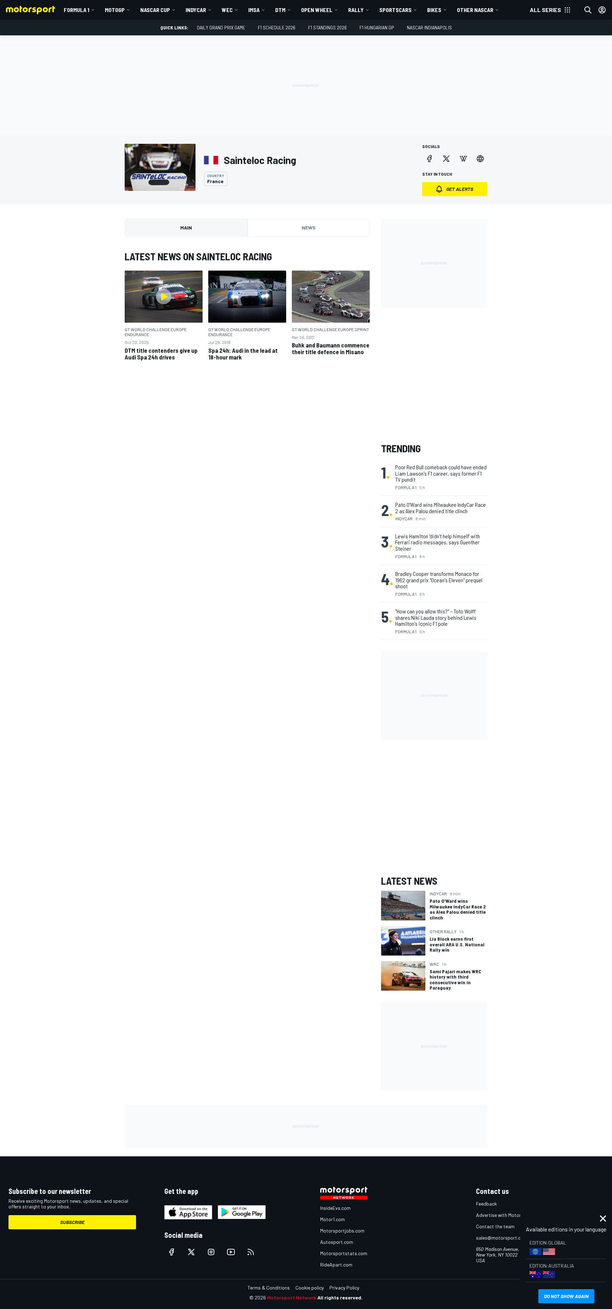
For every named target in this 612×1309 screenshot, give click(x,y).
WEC (227, 9)
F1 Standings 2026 (327, 27)
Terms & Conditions (269, 1288)
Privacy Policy (344, 1288)
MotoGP (115, 9)
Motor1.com (332, 1219)
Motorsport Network (291, 1297)
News (309, 228)
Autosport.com (336, 1242)
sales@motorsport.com (501, 1238)
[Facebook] (429, 159)
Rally (356, 9)
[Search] (588, 10)
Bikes (434, 9)
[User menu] (602, 10)
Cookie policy (309, 1288)
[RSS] (251, 1252)
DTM (280, 9)
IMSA (254, 9)
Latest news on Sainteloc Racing (198, 256)
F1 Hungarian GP (376, 27)
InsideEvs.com (335, 1208)
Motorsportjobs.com (342, 1231)
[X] (446, 159)
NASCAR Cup (155, 9)
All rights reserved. (340, 1297)
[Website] (480, 159)
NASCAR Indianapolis (429, 27)
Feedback (486, 1204)
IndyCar (196, 9)
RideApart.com (336, 1265)
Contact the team (495, 1226)
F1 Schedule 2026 (276, 27)
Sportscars (395, 9)
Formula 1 (76, 9)
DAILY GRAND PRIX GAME (221, 27)
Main (186, 228)
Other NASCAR (475, 9)
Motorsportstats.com (343, 1253)
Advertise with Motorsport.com (509, 1215)
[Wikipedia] (463, 159)
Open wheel (317, 9)
